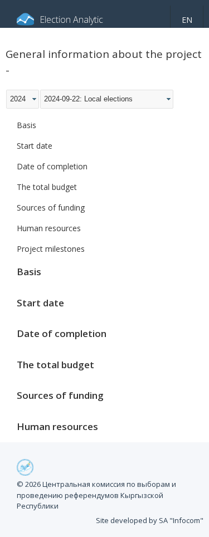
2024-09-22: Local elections (88, 99)
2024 (18, 99)
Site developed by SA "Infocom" (149, 520)
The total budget (47, 187)
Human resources (49, 228)
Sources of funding (51, 207)
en (187, 19)
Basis (26, 125)
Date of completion (52, 166)
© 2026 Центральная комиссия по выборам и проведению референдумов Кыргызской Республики (96, 495)
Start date (34, 145)
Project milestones (51, 248)
